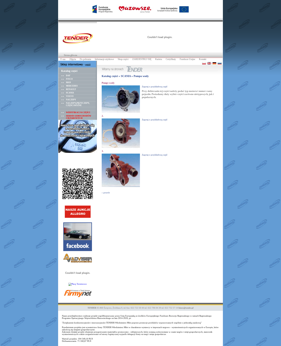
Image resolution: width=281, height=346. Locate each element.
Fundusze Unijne (187, 59)
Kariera (158, 59)
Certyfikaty (171, 59)
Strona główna (70, 55)
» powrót (106, 192)
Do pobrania (85, 59)
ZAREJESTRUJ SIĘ (141, 59)
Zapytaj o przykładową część (154, 86)
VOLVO (70, 96)
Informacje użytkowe (104, 59)
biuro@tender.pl (186, 308)
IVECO (69, 79)
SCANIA (70, 93)
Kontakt (202, 59)
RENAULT (71, 89)
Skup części (123, 59)
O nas (63, 59)
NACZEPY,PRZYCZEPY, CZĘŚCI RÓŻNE (78, 104)
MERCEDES (72, 86)
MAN (68, 82)
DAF (68, 75)
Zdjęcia (72, 59)
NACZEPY (71, 99)
